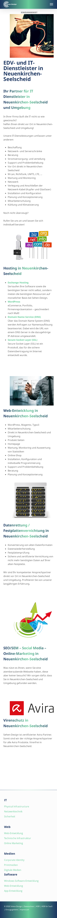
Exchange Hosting (18, 282)
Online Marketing (13, 843)
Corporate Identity (14, 860)
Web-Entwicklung (13, 833)
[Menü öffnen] (51, 4)
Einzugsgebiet (29, 12)
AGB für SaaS (47, 906)
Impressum (24, 909)
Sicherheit (9, 816)
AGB (38, 906)
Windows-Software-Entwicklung (21, 880)
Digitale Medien (12, 870)
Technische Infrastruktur (17, 838)
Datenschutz (29, 906)
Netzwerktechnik (13, 811)
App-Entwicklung (13, 890)
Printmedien (11, 865)
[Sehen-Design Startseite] (24, 4)
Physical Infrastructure (16, 806)
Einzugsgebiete (12, 909)
